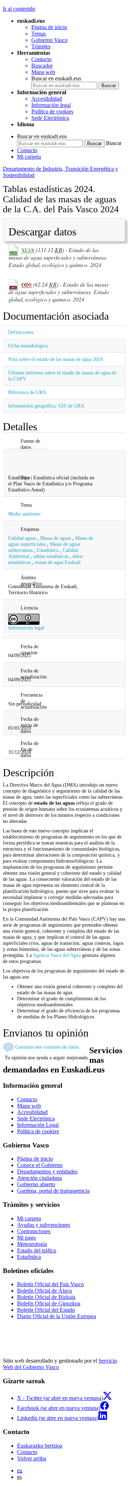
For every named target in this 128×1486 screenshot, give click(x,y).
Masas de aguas (55, 538)
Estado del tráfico (36, 1250)
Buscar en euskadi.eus (56, 78)
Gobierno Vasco (49, 40)
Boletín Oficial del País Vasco (50, 1284)
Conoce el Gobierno (40, 1165)
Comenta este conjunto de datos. (47, 1047)
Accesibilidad (46, 99)
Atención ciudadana (39, 1178)
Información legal (51, 105)
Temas (38, 34)
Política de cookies (52, 111)
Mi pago (26, 1238)
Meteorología (32, 1244)
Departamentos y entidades (47, 1171)
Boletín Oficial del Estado (46, 1310)
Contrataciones (33, 1231)
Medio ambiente (24, 514)
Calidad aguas (22, 538)
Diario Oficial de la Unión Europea (56, 1316)
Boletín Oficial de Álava (44, 1291)
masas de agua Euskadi (58, 562)
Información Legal (38, 1125)
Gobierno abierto (36, 1184)
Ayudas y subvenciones (43, 1225)
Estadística (47, 550)
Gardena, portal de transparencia (53, 1191)
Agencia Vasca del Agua (57, 955)
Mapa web (43, 72)
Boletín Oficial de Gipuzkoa (48, 1303)
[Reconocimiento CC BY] (23, 619)
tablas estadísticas (50, 556)
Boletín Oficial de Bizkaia (46, 1297)
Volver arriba (31, 1458)
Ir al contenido (19, 9)
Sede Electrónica (50, 118)
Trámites (40, 46)
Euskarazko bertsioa (39, 1446)
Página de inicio (49, 27)
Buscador (42, 66)
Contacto (41, 59)
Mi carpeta (29, 157)
